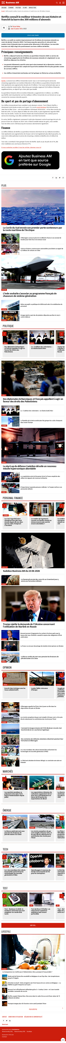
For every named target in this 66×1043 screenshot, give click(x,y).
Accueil (3, 11)
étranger (4, 711)
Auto (3, 253)
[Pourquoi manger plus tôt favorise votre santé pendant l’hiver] (4, 1002)
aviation (4, 290)
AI (30, 866)
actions (5, 788)
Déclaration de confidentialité (33, 1017)
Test (5, 905)
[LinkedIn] (9, 1020)
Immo (31, 515)
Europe (4, 481)
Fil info (25, 7)
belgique (32, 685)
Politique (18, 7)
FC (4, 27)
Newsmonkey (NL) (7, 1031)
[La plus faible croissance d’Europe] (41, 673)
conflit (4, 395)
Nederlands (5, 1024)
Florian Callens (16, 26)
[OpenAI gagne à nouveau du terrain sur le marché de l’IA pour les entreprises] (41, 854)
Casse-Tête (4, 567)
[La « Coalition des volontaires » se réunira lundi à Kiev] (10, 406)
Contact (4, 1017)
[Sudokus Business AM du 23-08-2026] (33, 534)
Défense (4, 243)
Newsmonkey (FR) (19, 1031)
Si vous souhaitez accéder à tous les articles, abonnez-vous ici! (21, 147)
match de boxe (41, 107)
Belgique (4, 7)
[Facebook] (3, 1020)
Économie (11, 7)
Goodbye (29, 1031)
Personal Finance (61, 515)
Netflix (3, 81)
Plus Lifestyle (46, 1008)
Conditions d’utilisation (15, 1017)
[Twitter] (6, 1020)
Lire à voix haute (33, 35)
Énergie (4, 661)
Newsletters (32, 7)
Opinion (5, 685)
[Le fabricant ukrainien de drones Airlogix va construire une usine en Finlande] (10, 757)
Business (4, 224)
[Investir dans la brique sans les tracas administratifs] (15, 673)
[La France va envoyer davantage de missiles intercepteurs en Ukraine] (10, 642)
